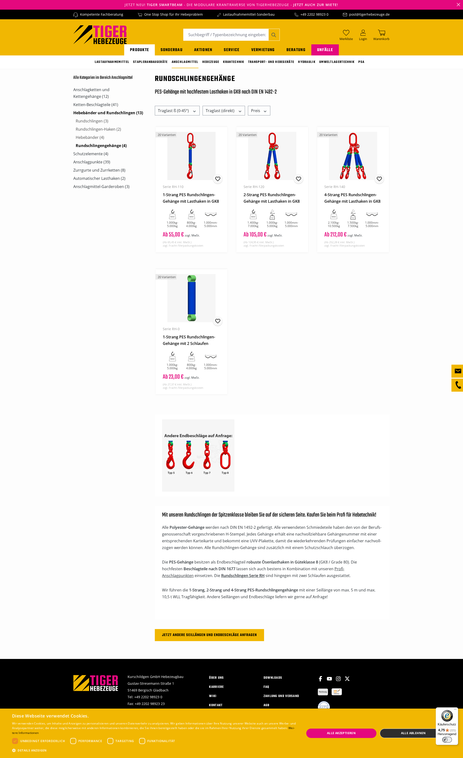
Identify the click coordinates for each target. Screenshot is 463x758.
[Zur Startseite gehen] (100, 34)
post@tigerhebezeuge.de (369, 14)
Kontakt (216, 705)
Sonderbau (172, 50)
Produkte (139, 50)
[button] (154, 750)
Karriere (216, 687)
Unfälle (325, 50)
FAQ (266, 687)
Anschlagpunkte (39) (91, 162)
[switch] (447, 740)
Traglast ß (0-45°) (174, 110)
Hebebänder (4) (90, 137)
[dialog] (231, 733)
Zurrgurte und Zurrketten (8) (99, 170)
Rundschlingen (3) (92, 121)
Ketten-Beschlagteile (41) (95, 104)
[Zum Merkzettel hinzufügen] (218, 179)
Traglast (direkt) (220, 110)
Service (231, 50)
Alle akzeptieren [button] (341, 733)
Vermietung (263, 50)
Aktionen (203, 50)
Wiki (213, 696)
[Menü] (455, 710)
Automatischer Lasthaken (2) (99, 178)
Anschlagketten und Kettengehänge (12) (91, 93)
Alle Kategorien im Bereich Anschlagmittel (103, 77)
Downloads (273, 677)
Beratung (296, 50)
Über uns (216, 677)
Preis (256, 110)
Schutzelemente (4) (90, 153)
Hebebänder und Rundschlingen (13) (108, 112)
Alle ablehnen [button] (413, 733)
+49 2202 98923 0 (314, 14)
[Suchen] (274, 35)
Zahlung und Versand (281, 696)
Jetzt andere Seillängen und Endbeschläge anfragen (209, 635)
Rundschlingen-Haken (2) (98, 129)
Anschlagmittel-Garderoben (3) (101, 186)
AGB (267, 705)
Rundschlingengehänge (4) (101, 145)
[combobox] (226, 35)
